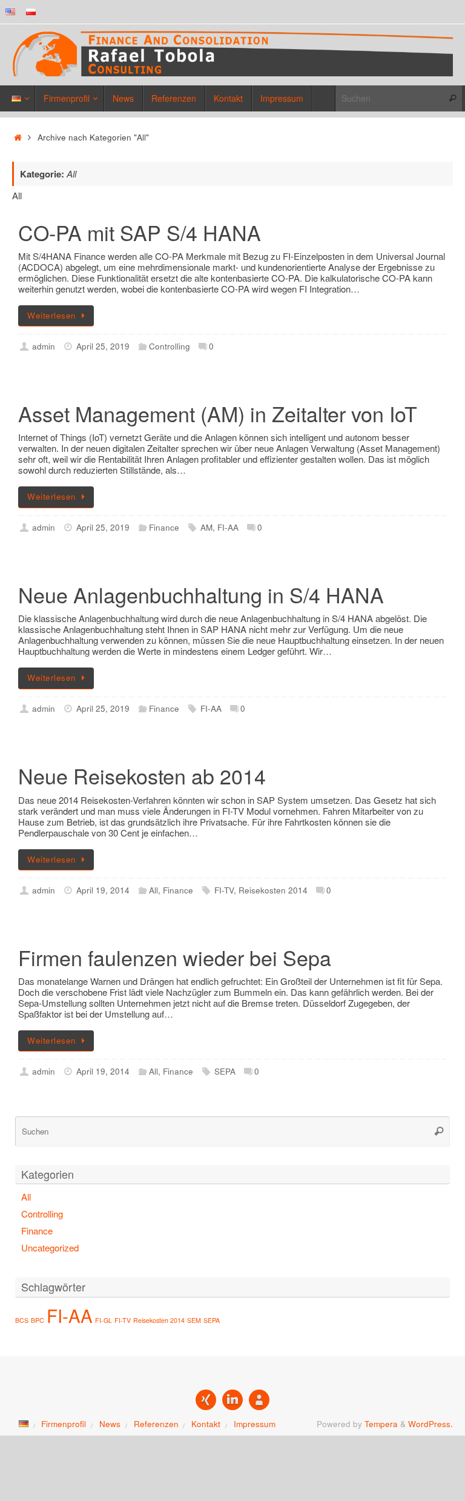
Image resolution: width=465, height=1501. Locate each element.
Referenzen (156, 1424)
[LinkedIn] (232, 1400)
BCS (21, 1320)
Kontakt (205, 1424)
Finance (164, 527)
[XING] (206, 1400)
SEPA (225, 1071)
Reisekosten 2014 (273, 890)
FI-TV (224, 890)
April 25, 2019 (103, 346)
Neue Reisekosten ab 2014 (142, 775)
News (109, 1424)
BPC (37, 1320)
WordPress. (430, 1424)
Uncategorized (50, 1247)
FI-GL (103, 1320)
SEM (194, 1320)
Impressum (254, 1424)
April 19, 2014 (103, 890)
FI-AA (228, 527)
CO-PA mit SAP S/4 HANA (139, 232)
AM (206, 527)
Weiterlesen (51, 315)
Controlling (169, 346)
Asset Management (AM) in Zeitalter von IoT (217, 413)
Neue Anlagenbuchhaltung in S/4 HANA (201, 594)
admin (43, 346)
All (153, 890)
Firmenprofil (63, 1424)
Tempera (381, 1424)
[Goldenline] (259, 1400)
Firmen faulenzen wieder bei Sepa (174, 957)
